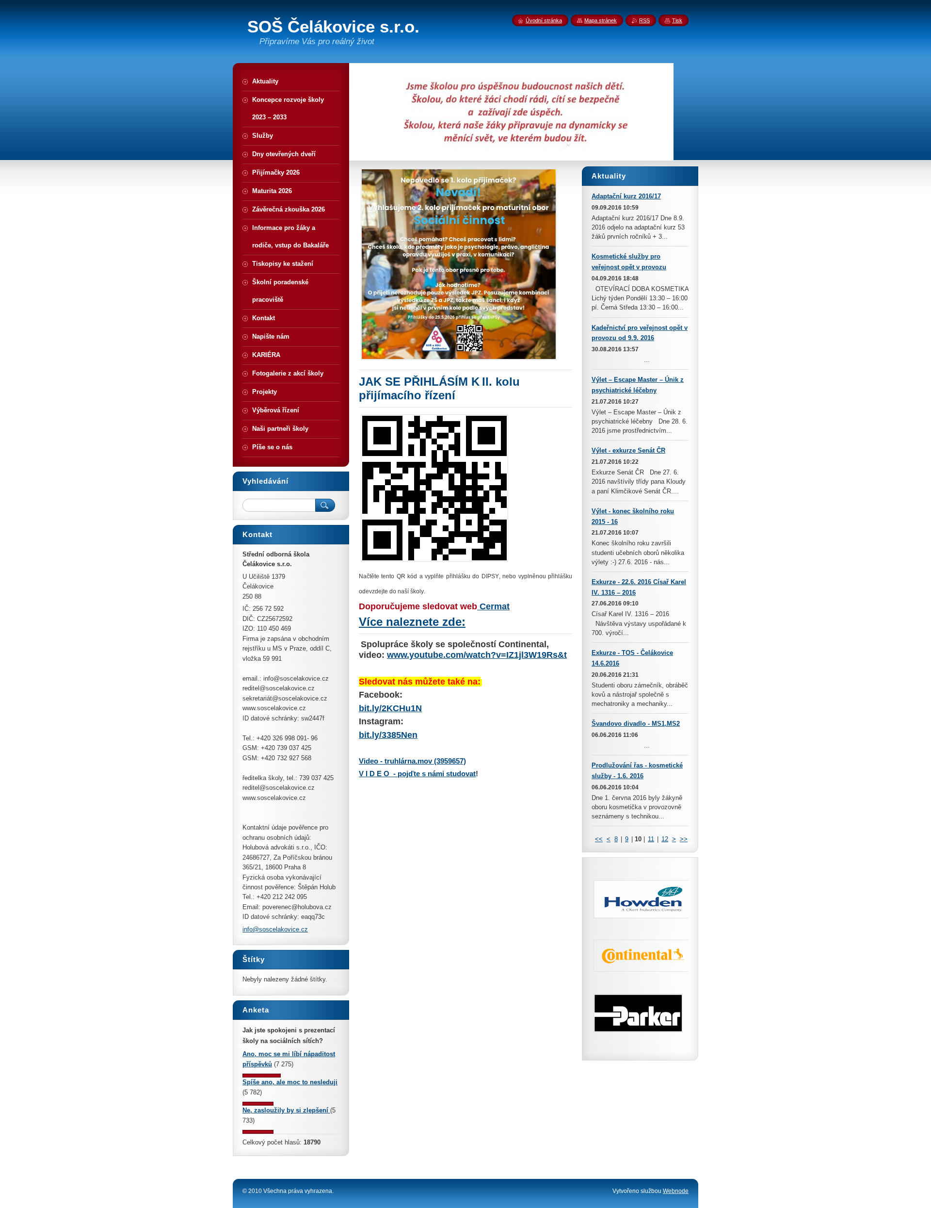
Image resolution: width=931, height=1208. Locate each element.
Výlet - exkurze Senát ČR (628, 450)
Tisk (677, 20)
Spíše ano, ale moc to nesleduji (289, 1082)
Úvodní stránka (544, 20)
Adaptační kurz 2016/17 (626, 196)
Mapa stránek (600, 20)
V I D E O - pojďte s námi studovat (417, 773)
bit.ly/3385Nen (388, 735)
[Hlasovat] (261, 1075)
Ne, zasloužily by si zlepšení (286, 1110)
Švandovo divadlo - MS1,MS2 (636, 723)
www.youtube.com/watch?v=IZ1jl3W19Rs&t (477, 655)
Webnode (676, 1191)
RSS (644, 20)
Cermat (493, 606)
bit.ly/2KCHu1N (390, 708)
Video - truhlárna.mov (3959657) (412, 761)
